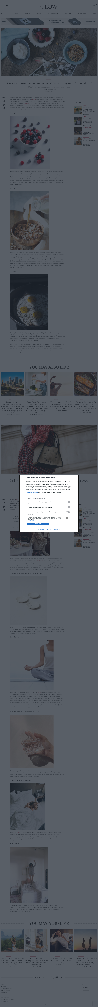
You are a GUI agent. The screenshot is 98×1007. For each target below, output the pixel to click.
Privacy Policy (57, 529)
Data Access (49, 529)
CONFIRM (38, 523)
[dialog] (49, 503)
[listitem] (49, 498)
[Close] (75, 477)
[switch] (68, 502)
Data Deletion (40, 529)
